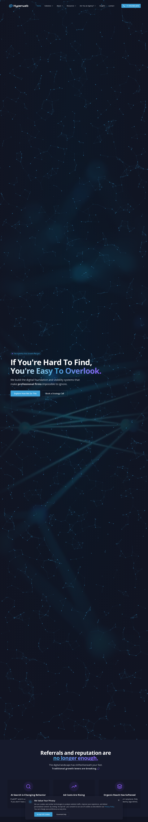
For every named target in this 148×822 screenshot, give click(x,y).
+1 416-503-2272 (133, 6)
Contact (111, 6)
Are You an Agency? (87, 6)
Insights (102, 6)
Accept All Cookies (43, 814)
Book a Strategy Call (55, 393)
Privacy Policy (109, 807)
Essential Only (61, 814)
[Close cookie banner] (119, 800)
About (59, 6)
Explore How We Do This (25, 393)
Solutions (48, 6)
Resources (70, 6)
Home (39, 6)
